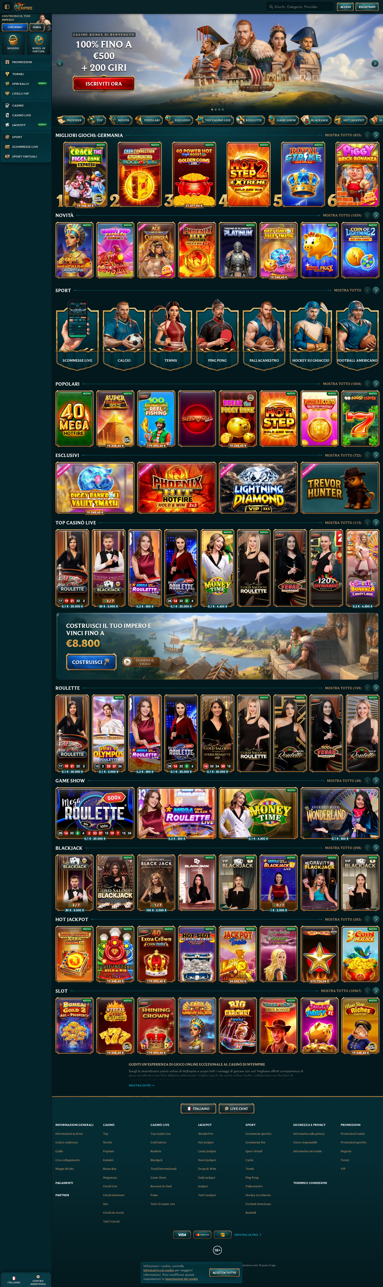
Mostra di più (140, 1085)
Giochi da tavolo (113, 1213)
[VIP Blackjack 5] (360, 882)
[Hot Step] (279, 418)
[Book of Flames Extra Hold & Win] (74, 954)
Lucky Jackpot (207, 1151)
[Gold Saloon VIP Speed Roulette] (217, 733)
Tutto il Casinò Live (162, 1204)
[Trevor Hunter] (340, 487)
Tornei (345, 1160)
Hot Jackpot (71, 919)
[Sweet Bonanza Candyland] (362, 568)
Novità (64, 215)
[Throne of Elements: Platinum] (238, 250)
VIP (343, 1169)
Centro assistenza (66, 1142)
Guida (59, 1151)
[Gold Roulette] (362, 733)
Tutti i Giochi (111, 1221)
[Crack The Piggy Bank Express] (85, 174)
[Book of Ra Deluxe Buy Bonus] (279, 1025)
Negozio (346, 1151)
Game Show (70, 780)
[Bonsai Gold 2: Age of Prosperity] (74, 1025)
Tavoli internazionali (163, 1169)
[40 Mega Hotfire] (74, 418)
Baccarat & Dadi (161, 1186)
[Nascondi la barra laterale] (7, 6)
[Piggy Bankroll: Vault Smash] (279, 250)
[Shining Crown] (156, 1025)
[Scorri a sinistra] (59, 63)
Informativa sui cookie (307, 1151)
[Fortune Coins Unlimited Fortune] (320, 418)
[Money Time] (217, 568)
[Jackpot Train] (238, 954)
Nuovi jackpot (207, 1160)
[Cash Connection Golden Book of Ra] (140, 174)
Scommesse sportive (259, 1134)
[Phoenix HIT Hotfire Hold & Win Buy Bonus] (197, 250)
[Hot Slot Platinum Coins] (197, 954)
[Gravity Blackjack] (320, 882)
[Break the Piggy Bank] (238, 418)
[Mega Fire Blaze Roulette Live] (145, 568)
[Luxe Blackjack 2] (197, 882)
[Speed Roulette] (72, 568)
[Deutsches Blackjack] (156, 882)
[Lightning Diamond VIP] (258, 487)
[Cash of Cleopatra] (197, 1025)
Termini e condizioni (310, 1183)
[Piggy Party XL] (320, 1025)
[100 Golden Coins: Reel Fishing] (156, 418)
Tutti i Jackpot (207, 1195)
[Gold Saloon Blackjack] (115, 882)
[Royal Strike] (303, 174)
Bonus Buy (109, 1169)
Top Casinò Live (75, 522)
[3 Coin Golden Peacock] (360, 954)
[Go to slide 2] (215, 109)
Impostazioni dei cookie (181, 1279)
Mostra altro (246, 1235)
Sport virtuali (254, 1151)
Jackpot (203, 1186)
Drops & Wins (207, 1169)
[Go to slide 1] (212, 109)
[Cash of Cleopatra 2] (74, 250)
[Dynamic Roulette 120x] (326, 568)
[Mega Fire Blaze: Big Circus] (238, 1025)
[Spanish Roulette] (290, 733)
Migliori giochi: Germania (89, 135)
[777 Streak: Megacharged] (115, 1025)
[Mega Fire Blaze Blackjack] (279, 882)
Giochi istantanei (113, 1195)
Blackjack (69, 848)
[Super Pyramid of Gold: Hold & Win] (115, 418)
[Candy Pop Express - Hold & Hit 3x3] (115, 250)
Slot (61, 991)
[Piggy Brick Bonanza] (357, 174)
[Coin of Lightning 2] (360, 250)
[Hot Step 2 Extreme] (249, 174)
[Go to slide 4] (222, 109)
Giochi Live (110, 1186)
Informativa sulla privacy (309, 1134)
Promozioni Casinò (353, 1134)
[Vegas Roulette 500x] (290, 568)
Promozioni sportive (354, 1142)
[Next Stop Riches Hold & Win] (360, 1025)
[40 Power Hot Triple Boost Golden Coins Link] (194, 174)
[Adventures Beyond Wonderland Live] (340, 813)
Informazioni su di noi (69, 1134)
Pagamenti (64, 1183)
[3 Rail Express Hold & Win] (115, 954)
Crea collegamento (67, 1160)
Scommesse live (256, 1142)
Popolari (67, 384)
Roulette (67, 688)
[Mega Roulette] (181, 568)
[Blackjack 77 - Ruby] (108, 568)
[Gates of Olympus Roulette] (108, 733)
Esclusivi (67, 455)
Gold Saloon (158, 1142)
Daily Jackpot (206, 1178)
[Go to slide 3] (219, 109)
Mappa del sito (64, 1169)
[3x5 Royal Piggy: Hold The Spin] (320, 250)
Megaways (110, 1178)
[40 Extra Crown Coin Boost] (156, 954)
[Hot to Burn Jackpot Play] (320, 954)
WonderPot (205, 1134)
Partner (62, 1195)
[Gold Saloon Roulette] (254, 568)
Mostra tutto (343, 135)
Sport (63, 290)
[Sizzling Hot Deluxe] (197, 418)
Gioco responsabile (305, 1142)
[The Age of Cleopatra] (156, 250)
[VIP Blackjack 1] (238, 882)
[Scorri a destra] (375, 63)
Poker (154, 1195)
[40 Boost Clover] (360, 418)
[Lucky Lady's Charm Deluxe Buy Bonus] (279, 954)
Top (105, 1134)
